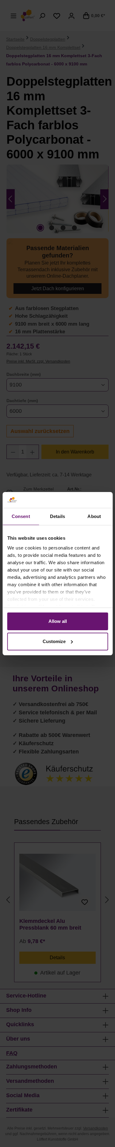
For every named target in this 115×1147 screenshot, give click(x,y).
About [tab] (94, 516)
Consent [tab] (21, 516)
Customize (54, 641)
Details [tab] (57, 516)
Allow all (57, 621)
